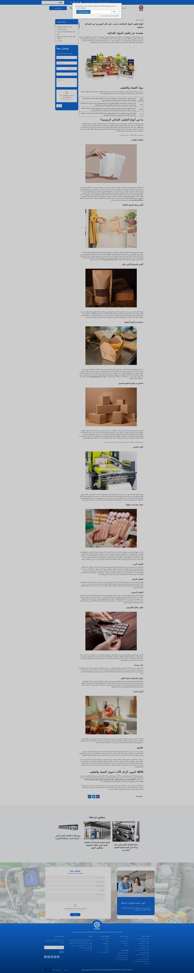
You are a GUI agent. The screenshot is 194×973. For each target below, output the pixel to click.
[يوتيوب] (80, 2)
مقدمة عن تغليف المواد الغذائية (64, 27)
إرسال (59, 106)
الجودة (93, 2)
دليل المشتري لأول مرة (103, 2)
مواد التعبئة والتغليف (62, 29)
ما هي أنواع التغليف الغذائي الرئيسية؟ (66, 31)
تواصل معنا (59, 41)
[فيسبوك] (74, 2)
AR (59, 2)
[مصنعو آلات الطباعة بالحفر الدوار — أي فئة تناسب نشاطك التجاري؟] (125, 827)
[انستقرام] (68, 2)
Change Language (83, 12)
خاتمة (58, 34)
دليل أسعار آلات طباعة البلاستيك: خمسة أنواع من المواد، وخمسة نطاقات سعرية (68, 847)
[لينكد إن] (77, 2)
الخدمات (87, 2)
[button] (71, 8)
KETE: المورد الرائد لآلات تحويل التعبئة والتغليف (66, 37)
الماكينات (123, 8)
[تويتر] (71, 2)
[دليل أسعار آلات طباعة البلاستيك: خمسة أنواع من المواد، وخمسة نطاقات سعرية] (68, 831)
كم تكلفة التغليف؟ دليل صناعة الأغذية (129, 135)
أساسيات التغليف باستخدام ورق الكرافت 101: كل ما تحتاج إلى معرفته (120, 442)
